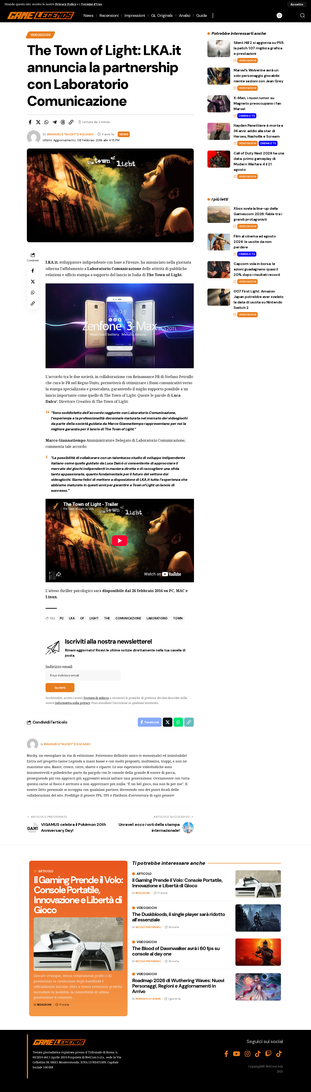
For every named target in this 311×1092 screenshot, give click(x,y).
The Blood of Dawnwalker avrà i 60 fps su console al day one (175, 951)
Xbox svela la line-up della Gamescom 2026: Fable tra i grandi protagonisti (258, 214)
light (94, 618)
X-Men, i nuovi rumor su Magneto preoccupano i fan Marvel (257, 103)
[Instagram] (248, 1054)
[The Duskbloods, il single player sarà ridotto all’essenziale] (258, 918)
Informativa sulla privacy (72, 703)
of (82, 618)
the (107, 618)
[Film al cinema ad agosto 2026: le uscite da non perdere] (218, 241)
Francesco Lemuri (148, 999)
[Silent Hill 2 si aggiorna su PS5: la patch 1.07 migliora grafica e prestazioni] (218, 48)
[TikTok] (258, 1054)
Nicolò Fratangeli (148, 927)
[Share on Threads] (63, 122)
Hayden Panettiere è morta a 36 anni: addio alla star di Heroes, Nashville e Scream (258, 131)
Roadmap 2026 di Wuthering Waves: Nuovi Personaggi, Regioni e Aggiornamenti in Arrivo (178, 986)
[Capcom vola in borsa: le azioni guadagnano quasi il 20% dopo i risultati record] (218, 269)
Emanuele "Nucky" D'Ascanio (70, 134)
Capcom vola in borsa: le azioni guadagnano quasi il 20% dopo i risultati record (257, 269)
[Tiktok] (279, 1054)
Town (178, 618)
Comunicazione (128, 618)
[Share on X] (38, 122)
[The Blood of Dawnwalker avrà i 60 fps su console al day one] (258, 952)
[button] (296, 4)
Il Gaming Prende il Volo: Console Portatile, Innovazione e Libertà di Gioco (78, 895)
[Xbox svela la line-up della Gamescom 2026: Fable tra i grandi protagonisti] (218, 214)
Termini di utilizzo (96, 698)
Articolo (45, 871)
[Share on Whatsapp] (46, 122)
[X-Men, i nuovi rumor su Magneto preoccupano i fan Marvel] (218, 103)
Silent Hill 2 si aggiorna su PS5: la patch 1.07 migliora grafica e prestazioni (259, 48)
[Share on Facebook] (30, 122)
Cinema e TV (247, 116)
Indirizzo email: (59, 666)
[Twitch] (268, 1054)
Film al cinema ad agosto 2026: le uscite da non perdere (255, 241)
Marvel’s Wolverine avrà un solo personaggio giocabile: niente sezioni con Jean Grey (258, 75)
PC (62, 618)
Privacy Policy (65, 4)
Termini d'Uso (91, 4)
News (123, 134)
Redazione (44, 1004)
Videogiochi (41, 35)
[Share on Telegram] (54, 122)
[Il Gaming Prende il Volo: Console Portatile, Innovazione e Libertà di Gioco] (78, 944)
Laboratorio (157, 618)
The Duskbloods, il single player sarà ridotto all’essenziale (178, 917)
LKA (71, 618)
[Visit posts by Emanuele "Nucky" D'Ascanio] (32, 744)
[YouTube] (236, 1054)
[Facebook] (226, 1054)
